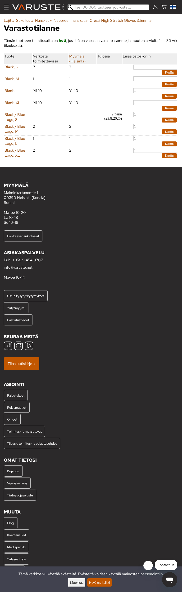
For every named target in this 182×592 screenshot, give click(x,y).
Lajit (9, 20)
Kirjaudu (13, 471)
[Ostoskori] (164, 7)
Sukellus (24, 20)
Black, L (11, 90)
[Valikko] (6, 7)
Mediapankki (16, 547)
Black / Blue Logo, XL (15, 153)
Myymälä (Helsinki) (77, 59)
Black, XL (12, 102)
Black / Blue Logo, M (15, 129)
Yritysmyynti (16, 308)
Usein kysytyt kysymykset (25, 296)
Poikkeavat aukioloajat (23, 236)
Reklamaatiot (16, 407)
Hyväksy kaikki (99, 582)
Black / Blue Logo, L (15, 141)
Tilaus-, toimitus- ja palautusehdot (32, 443)
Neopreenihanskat (71, 20)
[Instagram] (18, 346)
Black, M (12, 78)
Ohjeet (12, 419)
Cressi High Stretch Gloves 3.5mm (121, 20)
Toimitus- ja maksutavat (24, 431)
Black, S (11, 67)
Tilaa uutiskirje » (22, 363)
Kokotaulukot (16, 535)
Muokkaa (76, 582)
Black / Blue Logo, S (15, 117)
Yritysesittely (16, 559)
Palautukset (15, 395)
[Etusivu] (39, 7)
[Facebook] (8, 346)
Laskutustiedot (18, 320)
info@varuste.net (18, 267)
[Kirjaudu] (155, 7)
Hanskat (43, 20)
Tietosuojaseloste (20, 495)
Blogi (10, 523)
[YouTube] (29, 346)
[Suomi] (174, 7)
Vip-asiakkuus (17, 483)
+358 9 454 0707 (27, 260)
